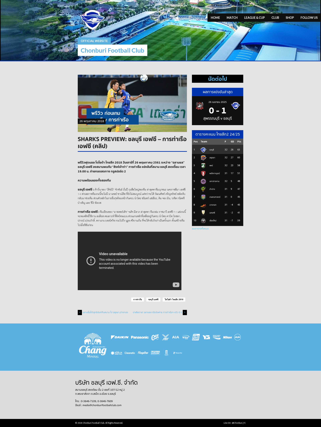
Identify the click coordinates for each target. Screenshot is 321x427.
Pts (239, 141)
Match (232, 17)
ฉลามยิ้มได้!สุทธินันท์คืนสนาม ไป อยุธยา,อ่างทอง (105, 312)
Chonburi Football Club (112, 50)
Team (204, 141)
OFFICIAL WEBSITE (94, 41)
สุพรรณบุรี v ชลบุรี (217, 118)
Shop (290, 17)
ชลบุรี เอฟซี (153, 299)
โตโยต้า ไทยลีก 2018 (174, 299)
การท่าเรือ (137, 299)
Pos (196, 141)
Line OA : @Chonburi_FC (235, 423)
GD (232, 141)
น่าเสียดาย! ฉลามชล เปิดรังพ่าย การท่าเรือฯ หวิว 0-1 (157, 312)
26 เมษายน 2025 (217, 102)
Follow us (309, 17)
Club (275, 17)
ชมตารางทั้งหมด (200, 229)
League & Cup (254, 17)
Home (215, 17)
